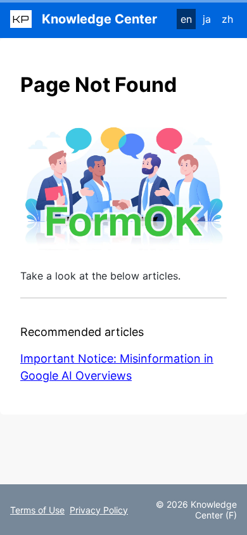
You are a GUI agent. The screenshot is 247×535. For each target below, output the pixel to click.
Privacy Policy (99, 510)
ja (207, 19)
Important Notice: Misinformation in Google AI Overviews (116, 367)
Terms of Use (37, 510)
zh (227, 19)
